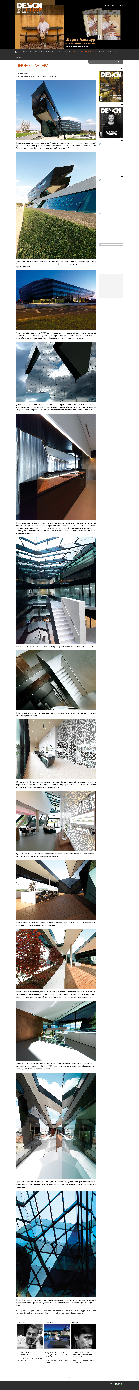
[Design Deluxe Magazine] (29, 13)
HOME (107, 5)
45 (121, 68)
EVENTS (28, 51)
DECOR (54, 51)
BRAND (35, 51)
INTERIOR (77, 51)
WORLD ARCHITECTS (65, 51)
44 (121, 104)
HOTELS (115, 51)
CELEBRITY (101, 51)
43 (121, 140)
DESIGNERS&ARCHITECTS (88, 51)
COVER (23, 51)
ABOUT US (120, 5)
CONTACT (113, 5)
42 (121, 176)
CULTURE (108, 51)
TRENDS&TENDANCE (45, 51)
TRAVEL (18, 57)
